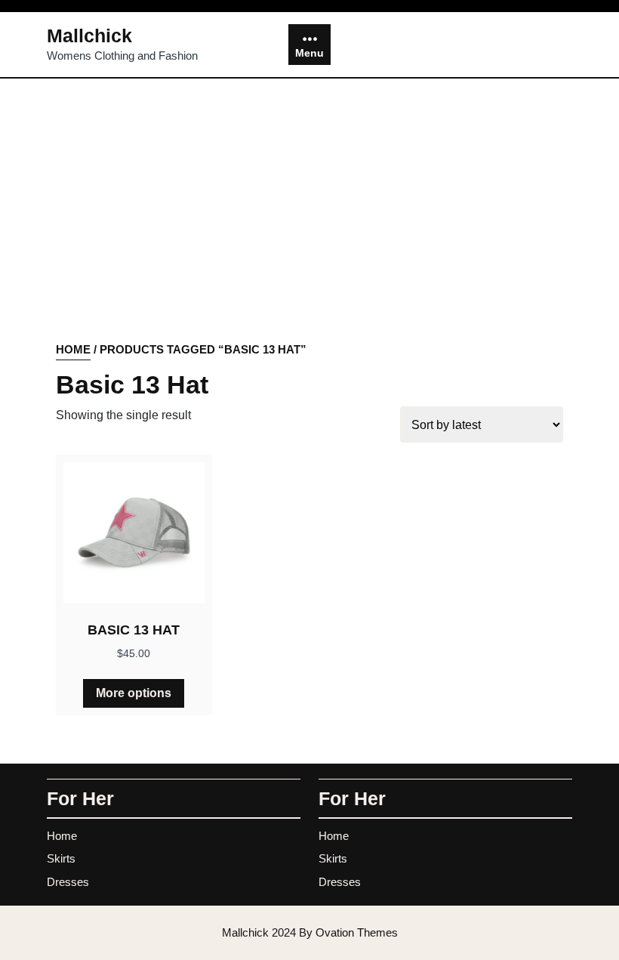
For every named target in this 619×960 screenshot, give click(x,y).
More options (133, 693)
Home (73, 349)
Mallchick (89, 35)
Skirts (61, 858)
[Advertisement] (309, 228)
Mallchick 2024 (310, 932)
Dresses (68, 881)
